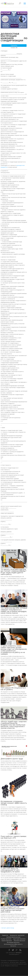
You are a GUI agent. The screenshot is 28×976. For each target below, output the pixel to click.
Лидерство (5, 935)
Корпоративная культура (13, 937)
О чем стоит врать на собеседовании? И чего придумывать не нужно (10, 870)
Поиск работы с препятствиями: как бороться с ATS (14, 837)
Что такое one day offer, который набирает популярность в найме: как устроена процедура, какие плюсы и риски (14, 610)
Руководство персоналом (17, 935)
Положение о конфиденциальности (10, 960)
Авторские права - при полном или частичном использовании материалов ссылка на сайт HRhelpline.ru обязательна (14, 964)
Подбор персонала (6, 939)
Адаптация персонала (19, 939)
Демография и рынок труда (12, 758)
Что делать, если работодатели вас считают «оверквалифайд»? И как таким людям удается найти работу (13, 571)
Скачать (14, 45)
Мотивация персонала (13, 942)
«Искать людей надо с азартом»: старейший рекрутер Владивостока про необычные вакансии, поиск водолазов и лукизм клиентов (14, 724)
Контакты (13, 946)
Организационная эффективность (13, 944)
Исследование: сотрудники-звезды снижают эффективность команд (14, 803)
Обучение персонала (19, 940)
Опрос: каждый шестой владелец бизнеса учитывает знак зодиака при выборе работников (12, 909)
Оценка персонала (6, 940)
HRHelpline (19, 952)
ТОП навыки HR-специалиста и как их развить (13, 688)
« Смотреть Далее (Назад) (7, 928)
